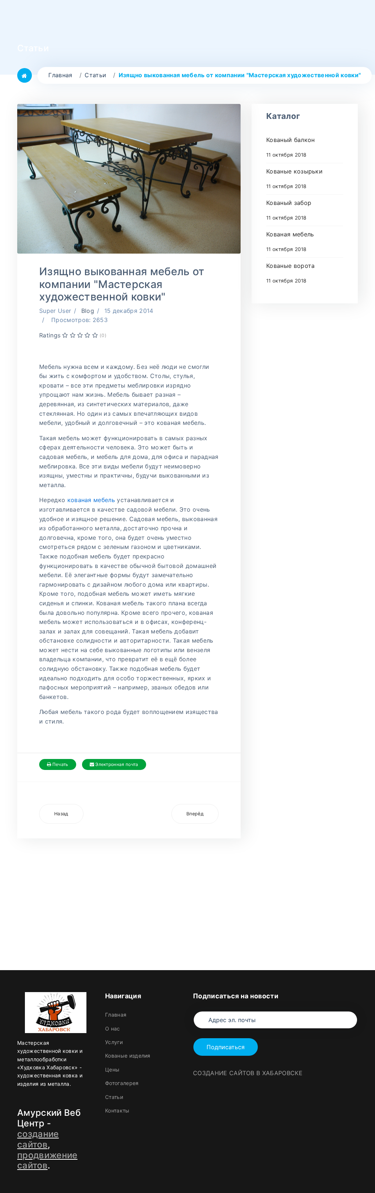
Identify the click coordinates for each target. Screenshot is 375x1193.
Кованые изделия (128, 1055)
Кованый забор (288, 210)
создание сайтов (38, 1139)
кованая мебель (91, 500)
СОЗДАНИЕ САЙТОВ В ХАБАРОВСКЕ (247, 1073)
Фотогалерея (122, 1083)
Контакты (117, 1110)
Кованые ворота (290, 273)
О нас (112, 1028)
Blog (87, 310)
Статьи (114, 1097)
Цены (112, 1069)
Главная (115, 1014)
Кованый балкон (290, 147)
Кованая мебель (290, 241)
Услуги (114, 1042)
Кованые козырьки (294, 178)
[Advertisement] (129, 889)
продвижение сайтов (47, 1160)
